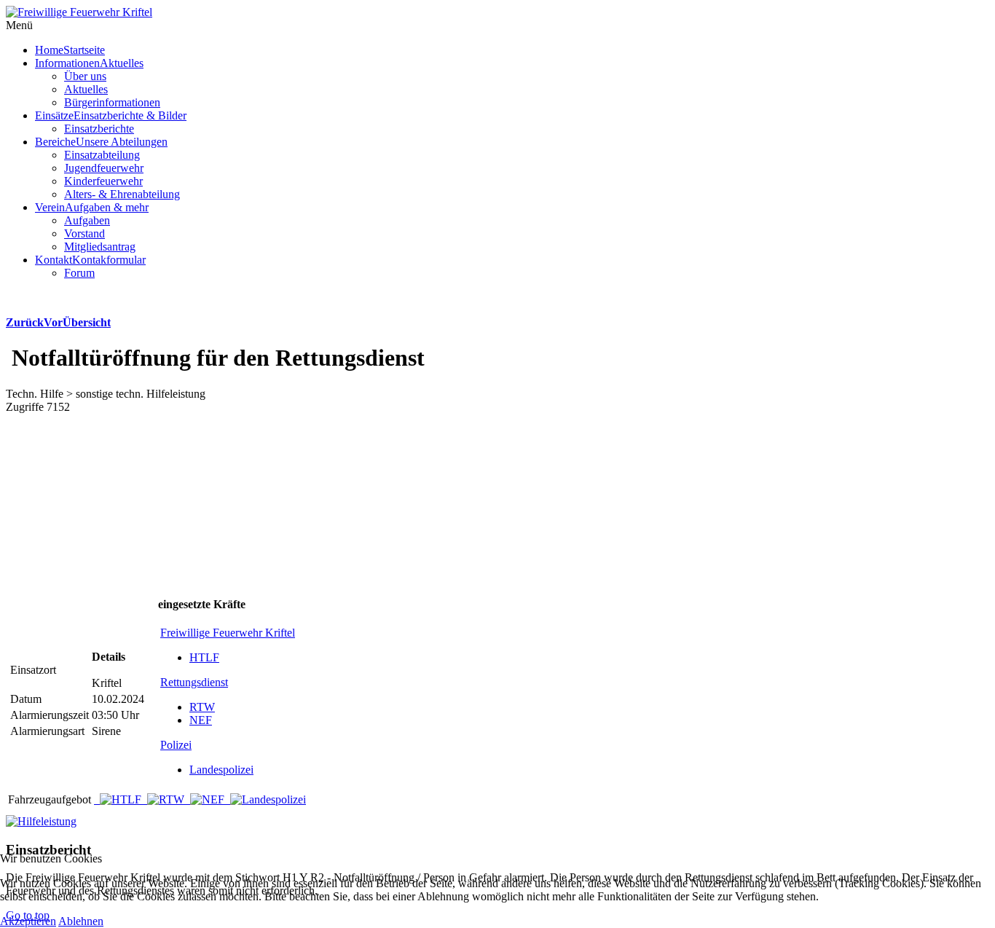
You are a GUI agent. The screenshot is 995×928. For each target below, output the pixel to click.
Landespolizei (221, 769)
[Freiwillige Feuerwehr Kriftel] (79, 12)
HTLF (204, 657)
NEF (200, 720)
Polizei (176, 745)
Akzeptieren (28, 921)
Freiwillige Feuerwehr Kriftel (227, 632)
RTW (202, 707)
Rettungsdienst (194, 682)
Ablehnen (80, 921)
